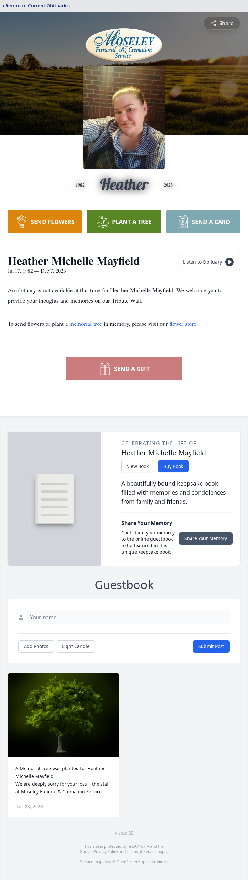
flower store (182, 323)
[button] (63, 715)
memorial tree (85, 323)
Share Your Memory (205, 538)
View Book (138, 466)
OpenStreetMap (131, 862)
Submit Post (211, 646)
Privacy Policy (106, 851)
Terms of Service (142, 851)
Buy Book (173, 466)
